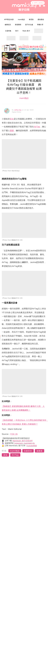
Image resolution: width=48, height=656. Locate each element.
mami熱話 (21, 19)
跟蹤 (12, 130)
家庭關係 (18, 24)
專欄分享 (40, 24)
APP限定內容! (9, 19)
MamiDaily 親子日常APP (23, 441)
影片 (17, 31)
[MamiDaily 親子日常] (24, 7)
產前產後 (41, 19)
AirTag (37, 126)
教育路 (31, 19)
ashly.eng (18, 110)
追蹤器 (40, 451)
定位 (5, 455)
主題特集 (8, 31)
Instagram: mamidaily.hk (24, 443)
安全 (12, 119)
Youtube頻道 (31, 445)
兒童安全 (28, 451)
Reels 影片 (26, 31)
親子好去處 (29, 24)
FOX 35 (14, 434)
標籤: (5, 451)
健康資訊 (8, 24)
